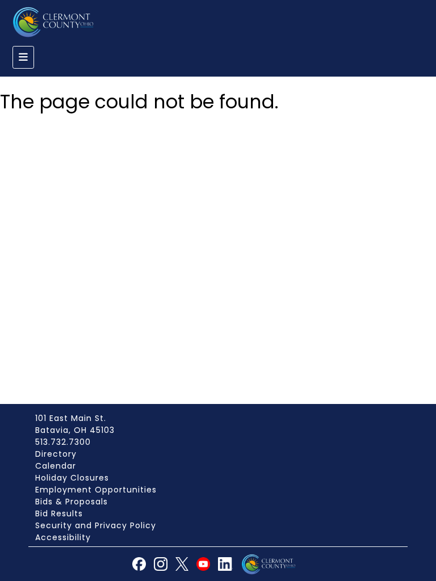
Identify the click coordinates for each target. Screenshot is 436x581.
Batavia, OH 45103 (75, 430)
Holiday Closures (72, 477)
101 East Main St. (70, 418)
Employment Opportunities (96, 489)
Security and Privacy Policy (95, 525)
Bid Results (59, 513)
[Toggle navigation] (23, 57)
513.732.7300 (63, 442)
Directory (56, 454)
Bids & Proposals (71, 501)
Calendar (55, 465)
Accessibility (63, 537)
